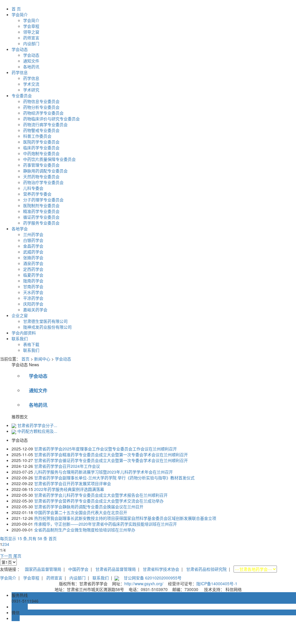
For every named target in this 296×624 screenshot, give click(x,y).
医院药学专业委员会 (41, 142)
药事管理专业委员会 (41, 165)
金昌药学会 (33, 246)
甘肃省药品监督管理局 (115, 569)
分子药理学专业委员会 (43, 200)
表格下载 (31, 344)
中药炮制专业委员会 (41, 153)
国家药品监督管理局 (43, 569)
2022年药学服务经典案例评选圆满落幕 (69, 489)
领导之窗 (31, 32)
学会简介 (20, 14)
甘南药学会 (33, 286)
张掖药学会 (33, 257)
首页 (25, 359)
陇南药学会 (33, 281)
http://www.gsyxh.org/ (143, 583)
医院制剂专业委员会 (41, 205)
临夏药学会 (33, 275)
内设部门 (31, 43)
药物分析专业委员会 (41, 107)
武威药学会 (33, 252)
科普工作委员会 (37, 136)
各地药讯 (31, 66)
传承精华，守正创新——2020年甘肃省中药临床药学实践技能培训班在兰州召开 (105, 524)
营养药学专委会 (37, 194)
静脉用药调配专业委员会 (45, 171)
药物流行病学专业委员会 (45, 124)
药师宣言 (31, 38)
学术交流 (31, 84)
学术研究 (31, 90)
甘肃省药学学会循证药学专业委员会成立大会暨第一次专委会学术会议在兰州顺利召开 (111, 460)
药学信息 (20, 72)
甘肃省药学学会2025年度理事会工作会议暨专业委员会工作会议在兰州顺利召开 (105, 449)
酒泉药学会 (33, 263)
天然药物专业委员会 (41, 176)
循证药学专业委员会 (41, 217)
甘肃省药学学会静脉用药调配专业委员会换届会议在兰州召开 (88, 506)
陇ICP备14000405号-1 (216, 583)
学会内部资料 (24, 333)
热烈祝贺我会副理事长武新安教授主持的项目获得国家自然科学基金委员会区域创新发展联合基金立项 (125, 518)
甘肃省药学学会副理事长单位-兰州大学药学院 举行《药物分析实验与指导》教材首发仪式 (114, 478)
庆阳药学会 (33, 304)
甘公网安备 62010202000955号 (153, 578)
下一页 (6, 556)
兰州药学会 (33, 234)
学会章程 (31, 26)
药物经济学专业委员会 (43, 113)
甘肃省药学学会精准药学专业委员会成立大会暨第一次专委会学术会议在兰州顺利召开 (111, 454)
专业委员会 (22, 95)
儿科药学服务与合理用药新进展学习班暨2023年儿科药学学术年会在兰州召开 (103, 472)
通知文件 (31, 61)
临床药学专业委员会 (41, 147)
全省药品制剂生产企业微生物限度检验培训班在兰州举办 (84, 530)
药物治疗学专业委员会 (43, 182)
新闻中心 (42, 359)
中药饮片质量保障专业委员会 (49, 159)
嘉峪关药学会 (35, 309)
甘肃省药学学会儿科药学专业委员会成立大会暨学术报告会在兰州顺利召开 (101, 495)
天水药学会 (33, 292)
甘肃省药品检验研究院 (206, 569)
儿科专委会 (33, 188)
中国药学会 (78, 569)
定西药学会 (33, 269)
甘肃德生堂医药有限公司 (45, 321)
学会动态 (20, 49)
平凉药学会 (33, 298)
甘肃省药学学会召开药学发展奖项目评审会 (72, 483)
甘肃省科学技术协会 (161, 569)
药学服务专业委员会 (41, 223)
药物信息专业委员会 (41, 101)
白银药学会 (33, 240)
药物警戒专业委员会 (41, 130)
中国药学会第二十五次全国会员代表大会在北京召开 (80, 512)
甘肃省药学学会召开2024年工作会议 (67, 466)
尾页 (17, 556)
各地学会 (20, 228)
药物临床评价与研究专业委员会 (51, 119)
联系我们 (20, 338)
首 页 (16, 9)
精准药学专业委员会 (41, 211)
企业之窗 (20, 315)
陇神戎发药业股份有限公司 (47, 327)
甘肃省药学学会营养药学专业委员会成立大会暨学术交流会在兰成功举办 (99, 501)
